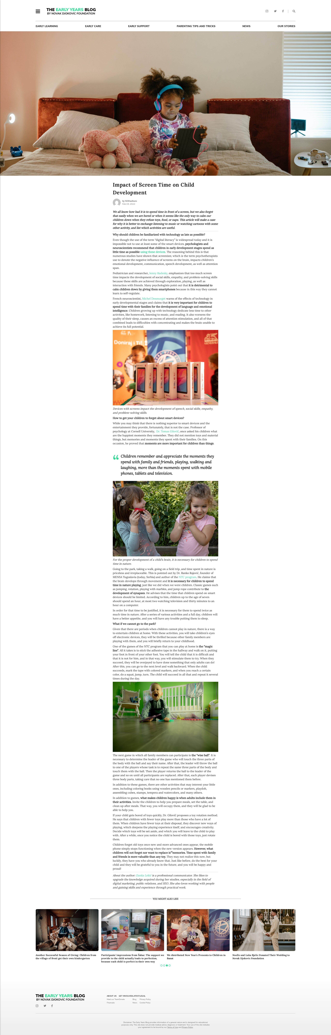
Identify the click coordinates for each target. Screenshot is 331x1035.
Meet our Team (113, 999)
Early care (93, 26)
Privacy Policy (145, 999)
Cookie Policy (145, 1002)
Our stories (286, 26)
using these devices (152, 252)
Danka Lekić (143, 875)
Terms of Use (172, 1027)
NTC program (187, 577)
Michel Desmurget (154, 298)
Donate (122, 999)
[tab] (161, 965)
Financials (111, 1002)
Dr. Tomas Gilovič (167, 431)
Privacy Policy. (187, 1027)
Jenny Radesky (158, 273)
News (246, 26)
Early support (139, 26)
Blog (134, 999)
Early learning (47, 26)
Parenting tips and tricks (196, 26)
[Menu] (38, 11)
